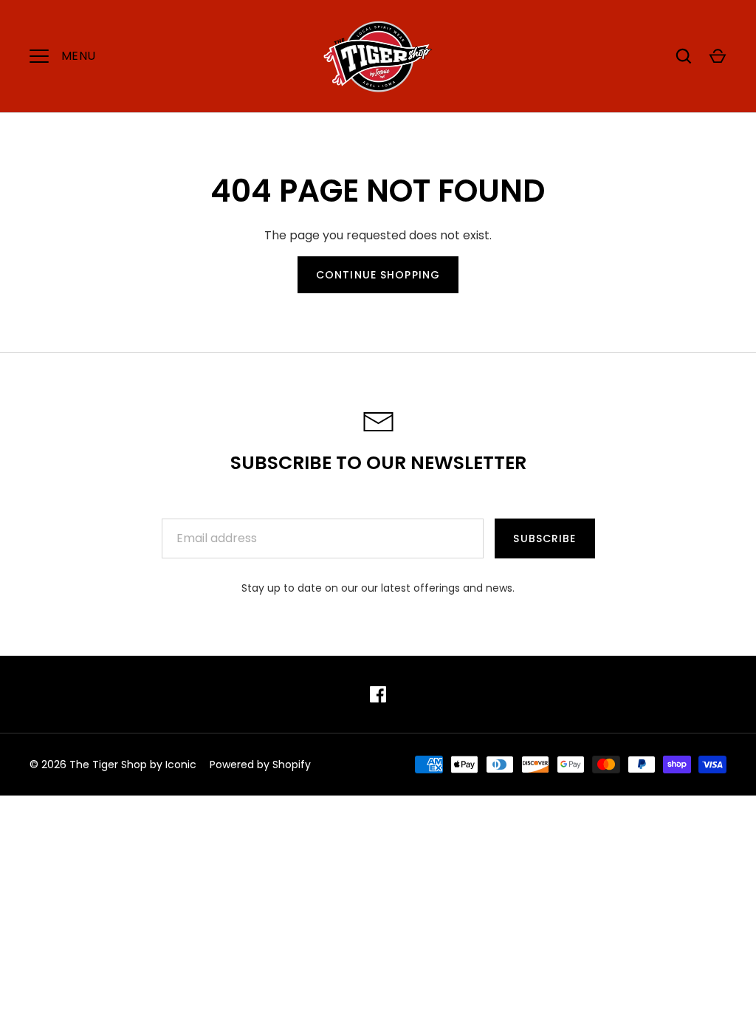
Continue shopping (378, 274)
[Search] (683, 56)
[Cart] (717, 56)
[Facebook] (378, 694)
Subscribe (544, 538)
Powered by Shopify (260, 764)
